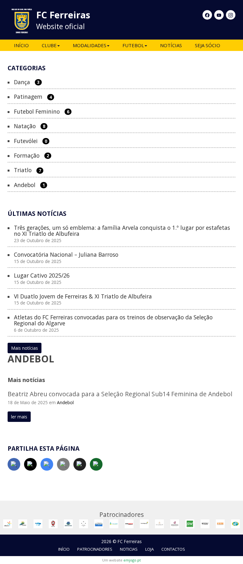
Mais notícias (24, 348)
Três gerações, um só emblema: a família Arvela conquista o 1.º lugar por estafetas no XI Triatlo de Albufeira (122, 234)
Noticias (129, 549)
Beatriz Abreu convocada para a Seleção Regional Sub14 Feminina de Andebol (120, 394)
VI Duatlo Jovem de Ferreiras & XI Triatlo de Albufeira (83, 299)
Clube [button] (49, 45)
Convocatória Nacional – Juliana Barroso (66, 258)
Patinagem (33, 97)
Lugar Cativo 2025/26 (42, 279)
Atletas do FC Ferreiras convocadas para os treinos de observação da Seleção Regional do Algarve (113, 323)
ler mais (19, 417)
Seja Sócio (207, 45)
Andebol (29, 185)
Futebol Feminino (41, 112)
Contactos (173, 549)
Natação (29, 126)
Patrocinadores (94, 549)
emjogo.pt (132, 560)
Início (21, 45)
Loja (149, 549)
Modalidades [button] (89, 45)
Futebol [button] (133, 45)
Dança (27, 82)
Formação (31, 156)
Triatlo (27, 170)
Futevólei (30, 141)
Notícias (171, 45)
